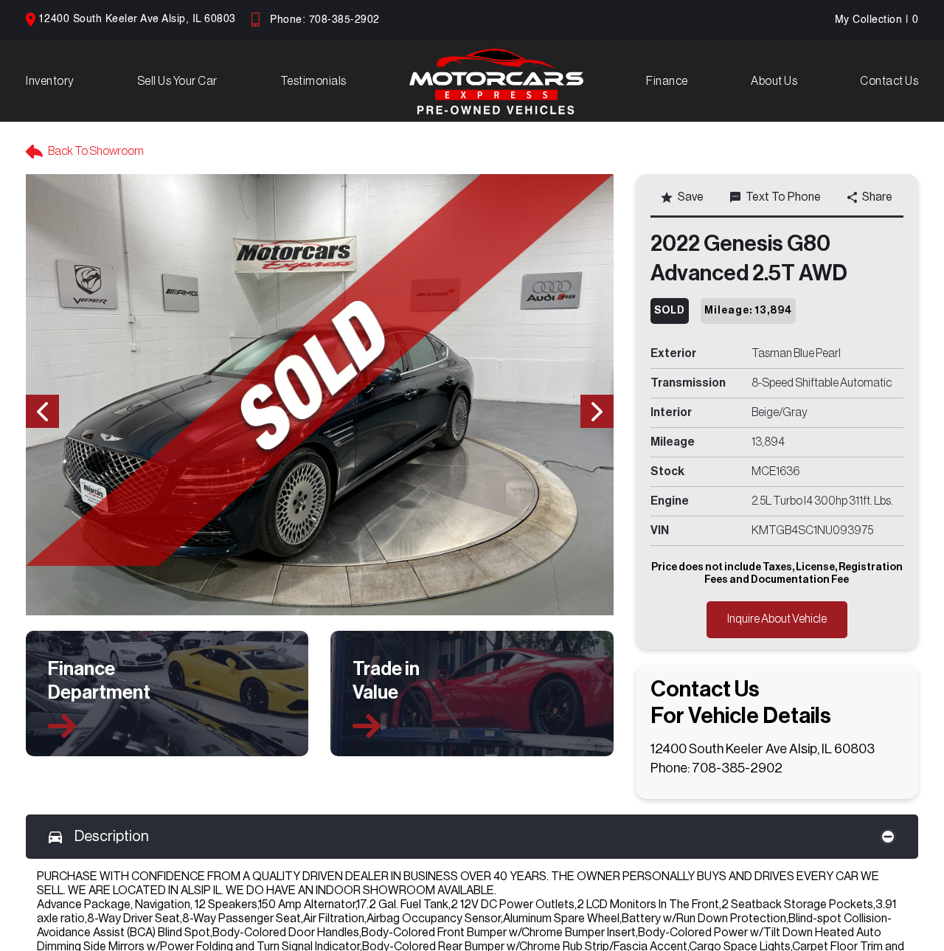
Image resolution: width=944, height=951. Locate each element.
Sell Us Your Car (177, 81)
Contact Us (889, 81)
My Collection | (877, 20)
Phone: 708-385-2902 (325, 20)
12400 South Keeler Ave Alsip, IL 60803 (137, 19)
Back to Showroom (96, 151)
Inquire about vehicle (777, 619)
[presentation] (42, 411)
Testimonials (313, 81)
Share (877, 197)
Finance (667, 81)
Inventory (50, 81)
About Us (774, 81)
